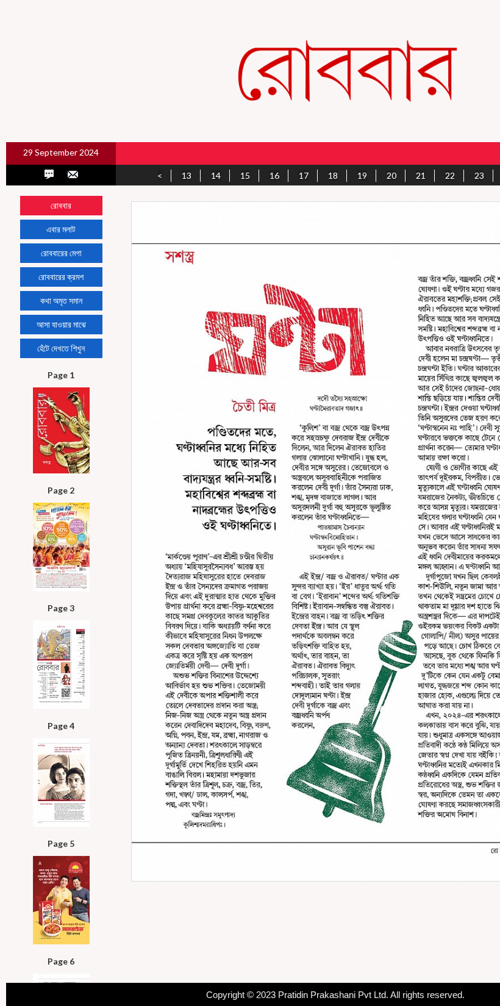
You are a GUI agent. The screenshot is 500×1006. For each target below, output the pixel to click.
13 (186, 175)
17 (304, 175)
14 (216, 175)
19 (362, 175)
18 (333, 175)
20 (391, 175)
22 (450, 175)
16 (274, 175)
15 (245, 175)
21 (421, 175)
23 (479, 175)
